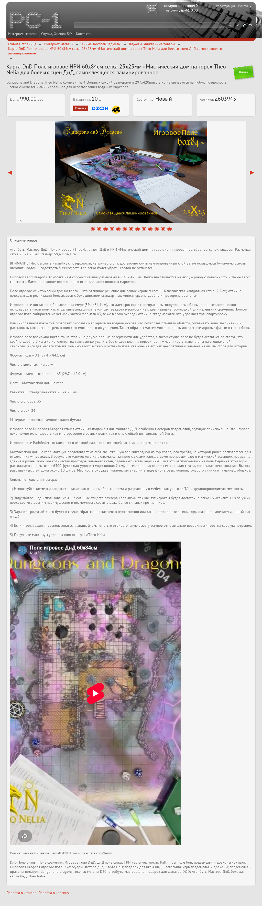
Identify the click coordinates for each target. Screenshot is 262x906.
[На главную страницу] (36, 21)
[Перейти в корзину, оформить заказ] (153, 9)
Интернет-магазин (22, 33)
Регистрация (226, 6)
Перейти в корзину (53, 892)
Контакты (83, 33)
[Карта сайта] (239, 25)
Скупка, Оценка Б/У (56, 33)
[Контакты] (244, 25)
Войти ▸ (245, 6)
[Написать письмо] (250, 25)
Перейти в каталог (21, 892)
